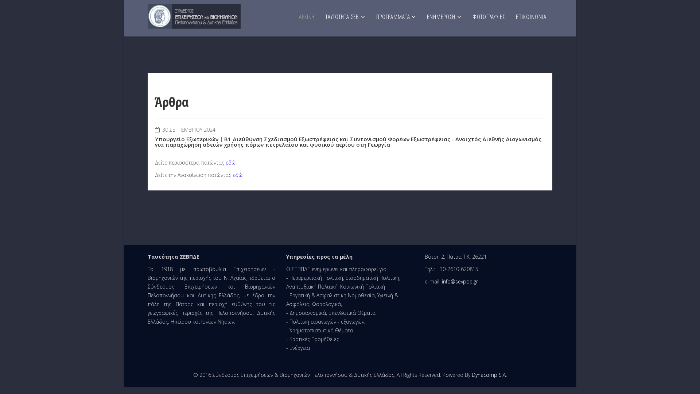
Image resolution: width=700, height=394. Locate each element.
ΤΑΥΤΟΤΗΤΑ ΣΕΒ (342, 16)
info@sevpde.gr (460, 281)
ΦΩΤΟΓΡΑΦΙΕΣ (488, 16)
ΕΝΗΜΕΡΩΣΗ (441, 16)
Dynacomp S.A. (489, 374)
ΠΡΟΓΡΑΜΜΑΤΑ (394, 16)
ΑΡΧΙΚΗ (307, 16)
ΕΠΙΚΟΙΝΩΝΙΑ (531, 16)
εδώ (231, 162)
